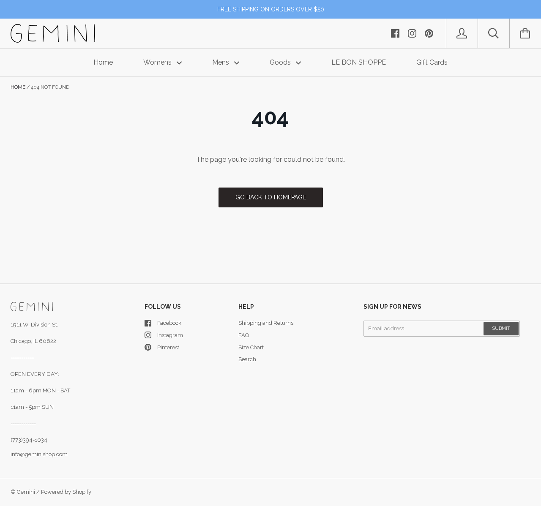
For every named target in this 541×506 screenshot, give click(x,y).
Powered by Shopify (66, 492)
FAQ (243, 335)
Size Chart (251, 347)
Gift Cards (432, 62)
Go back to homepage (270, 197)
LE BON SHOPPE (358, 62)
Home (103, 62)
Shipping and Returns (265, 323)
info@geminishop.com (39, 454)
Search (247, 359)
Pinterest (168, 347)
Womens (158, 62)
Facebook (169, 323)
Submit (501, 328)
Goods (281, 62)
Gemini (26, 492)
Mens (221, 62)
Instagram (170, 335)
